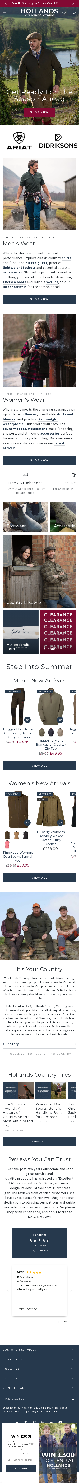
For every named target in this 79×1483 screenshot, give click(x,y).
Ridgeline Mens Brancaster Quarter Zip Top (51, 744)
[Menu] (5, 12)
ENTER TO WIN (21, 1468)
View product (27, 720)
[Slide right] (73, 3)
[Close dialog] (73, 1426)
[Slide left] (6, 3)
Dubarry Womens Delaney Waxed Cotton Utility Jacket (51, 838)
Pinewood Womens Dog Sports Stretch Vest (18, 856)
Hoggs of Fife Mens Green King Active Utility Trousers (18, 733)
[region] (39, 1290)
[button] (64, 12)
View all (39, 765)
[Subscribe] (74, 1399)
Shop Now (39, 112)
